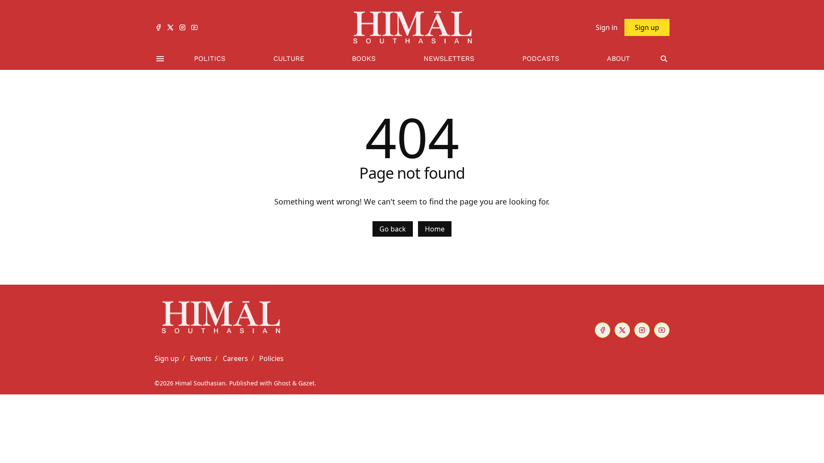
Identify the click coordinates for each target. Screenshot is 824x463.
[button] (166, 358)
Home (435, 229)
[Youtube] (194, 27)
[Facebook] (158, 27)
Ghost (282, 383)
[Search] (664, 59)
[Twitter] (170, 27)
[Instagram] (182, 27)
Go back (392, 229)
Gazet (306, 383)
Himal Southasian (200, 383)
